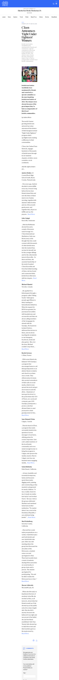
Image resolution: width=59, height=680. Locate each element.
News (9, 17)
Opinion (15, 17)
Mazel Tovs (34, 17)
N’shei (26, 17)
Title (24, 673)
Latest (3, 17)
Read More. (31, 214)
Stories (47, 17)
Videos (41, 17)
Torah (21, 17)
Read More (30, 463)
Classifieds (54, 17)
